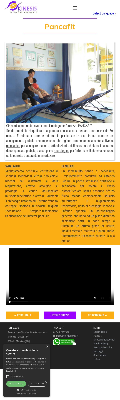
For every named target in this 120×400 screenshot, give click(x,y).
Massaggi (98, 351)
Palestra (97, 335)
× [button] (47, 346)
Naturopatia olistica (102, 347)
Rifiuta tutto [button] (37, 384)
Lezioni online (100, 331)
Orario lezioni (99, 355)
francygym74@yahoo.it (67, 335)
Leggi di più (11, 371)
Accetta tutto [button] (16, 384)
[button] (26, 389)
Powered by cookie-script (26, 394)
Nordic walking (100, 343)
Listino (96, 359)
